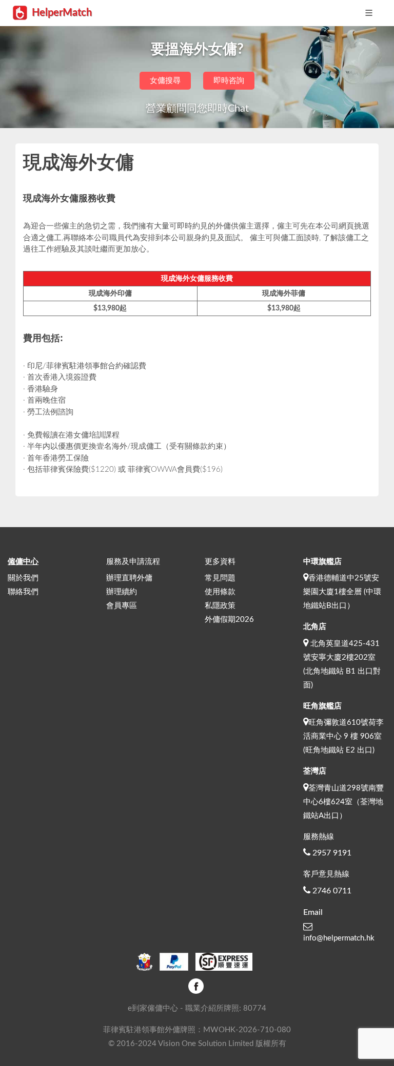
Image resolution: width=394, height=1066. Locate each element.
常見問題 (220, 578)
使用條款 (220, 592)
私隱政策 (220, 606)
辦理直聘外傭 (129, 578)
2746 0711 (331, 891)
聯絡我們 (23, 592)
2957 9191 (331, 853)
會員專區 (121, 606)
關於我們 (23, 578)
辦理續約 (121, 592)
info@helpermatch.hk (339, 938)
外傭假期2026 (229, 619)
